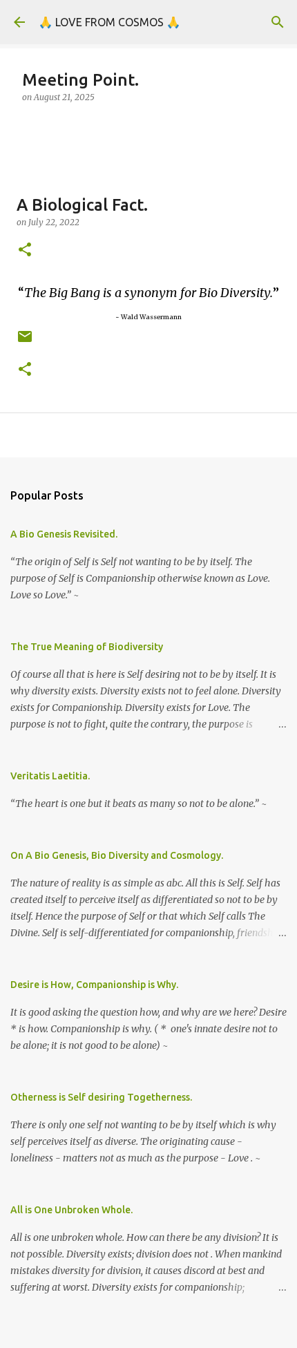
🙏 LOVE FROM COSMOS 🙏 (109, 22)
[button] (25, 250)
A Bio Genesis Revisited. (63, 534)
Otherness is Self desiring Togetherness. (101, 1097)
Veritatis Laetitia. (50, 775)
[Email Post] (25, 341)
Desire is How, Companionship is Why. (94, 984)
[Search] (277, 22)
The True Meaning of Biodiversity (86, 646)
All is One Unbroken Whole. (71, 1209)
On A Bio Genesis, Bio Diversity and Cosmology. (116, 855)
